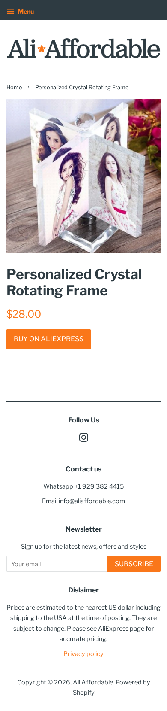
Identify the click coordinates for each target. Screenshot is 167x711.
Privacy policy (83, 654)
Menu (25, 11)
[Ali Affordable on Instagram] (83, 439)
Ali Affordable (93, 682)
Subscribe (134, 564)
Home (14, 87)
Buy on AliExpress (49, 339)
